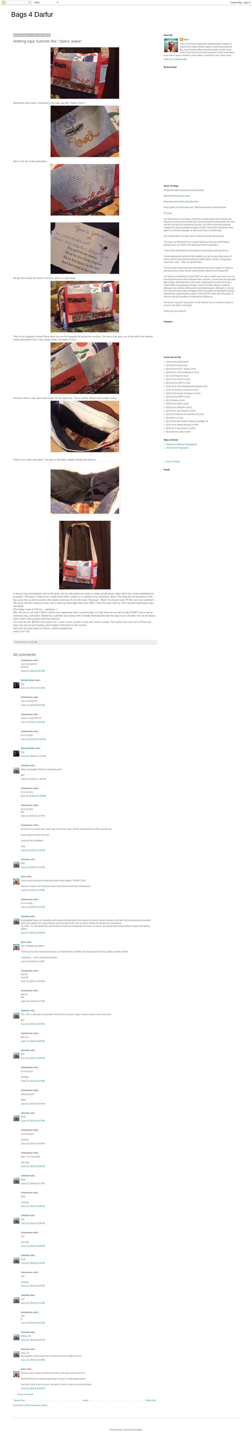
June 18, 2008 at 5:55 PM (33, 1143)
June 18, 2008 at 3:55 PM (33, 1058)
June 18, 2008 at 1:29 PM (33, 850)
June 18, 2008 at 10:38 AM (33, 739)
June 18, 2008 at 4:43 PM (33, 1081)
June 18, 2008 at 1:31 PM (33, 867)
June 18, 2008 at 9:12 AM (33, 688)
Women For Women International (181, 444)
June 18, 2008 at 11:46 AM (33, 779)
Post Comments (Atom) (36, 1405)
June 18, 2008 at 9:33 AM (33, 722)
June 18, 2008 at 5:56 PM (33, 1166)
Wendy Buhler (28, 680)
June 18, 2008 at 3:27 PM (33, 1001)
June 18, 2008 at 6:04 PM (33, 1360)
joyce (23, 876)
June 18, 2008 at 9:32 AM (33, 705)
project (182, 196)
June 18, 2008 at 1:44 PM (33, 890)
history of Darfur (186, 201)
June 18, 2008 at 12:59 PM (33, 796)
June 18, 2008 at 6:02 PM (33, 1323)
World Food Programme (177, 448)
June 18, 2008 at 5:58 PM (33, 1206)
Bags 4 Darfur (32, 14)
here (202, 190)
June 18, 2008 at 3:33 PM (33, 1024)
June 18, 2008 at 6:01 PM (33, 1286)
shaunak (25, 765)
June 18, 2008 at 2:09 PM (33, 933)
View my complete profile (175, 59)
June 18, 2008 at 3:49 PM (33, 1041)
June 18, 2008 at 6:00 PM (33, 1263)
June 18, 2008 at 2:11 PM (32, 961)
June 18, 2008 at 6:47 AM (33, 671)
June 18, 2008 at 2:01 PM (33, 907)
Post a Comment (25, 1394)
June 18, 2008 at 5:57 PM (33, 1183)
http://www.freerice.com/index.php (210, 207)
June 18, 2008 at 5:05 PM (33, 1104)
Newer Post (19, 1400)
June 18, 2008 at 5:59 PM (33, 1223)
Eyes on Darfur (173, 461)
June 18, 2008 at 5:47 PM (33, 1121)
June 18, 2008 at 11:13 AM (33, 756)
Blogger (138, 1430)
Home (85, 1400)
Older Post (151, 1400)
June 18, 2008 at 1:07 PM (33, 816)
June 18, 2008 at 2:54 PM (33, 981)
